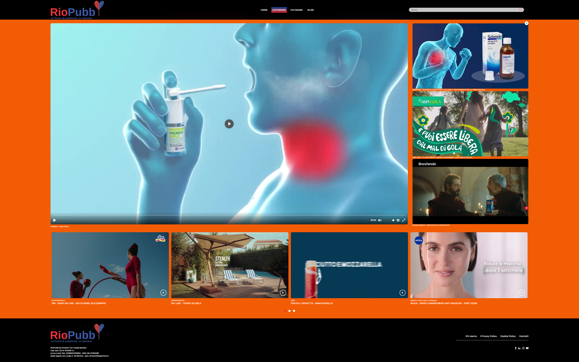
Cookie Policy (508, 336)
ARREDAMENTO (177, 300)
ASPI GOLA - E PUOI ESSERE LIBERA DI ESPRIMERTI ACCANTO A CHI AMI (442, 157)
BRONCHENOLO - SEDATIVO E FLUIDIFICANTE (431, 225)
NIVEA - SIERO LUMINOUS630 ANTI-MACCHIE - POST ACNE (443, 303)
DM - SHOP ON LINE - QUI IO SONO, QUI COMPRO (79, 303)
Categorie (279, 9)
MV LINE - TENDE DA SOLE (186, 303)
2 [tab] (289, 311)
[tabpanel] (110, 269)
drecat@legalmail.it (99, 355)
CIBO (293, 300)
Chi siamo (297, 9)
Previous (526, 23)
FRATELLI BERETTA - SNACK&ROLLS (312, 303)
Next (526, 208)
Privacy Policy (488, 336)
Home (264, 9)
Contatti (523, 336)
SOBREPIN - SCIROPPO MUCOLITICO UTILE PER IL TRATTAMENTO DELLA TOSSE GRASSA (449, 90)
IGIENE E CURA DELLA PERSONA (423, 300)
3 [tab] (294, 311)
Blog (310, 9)
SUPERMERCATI (58, 300)
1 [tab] (284, 311)
